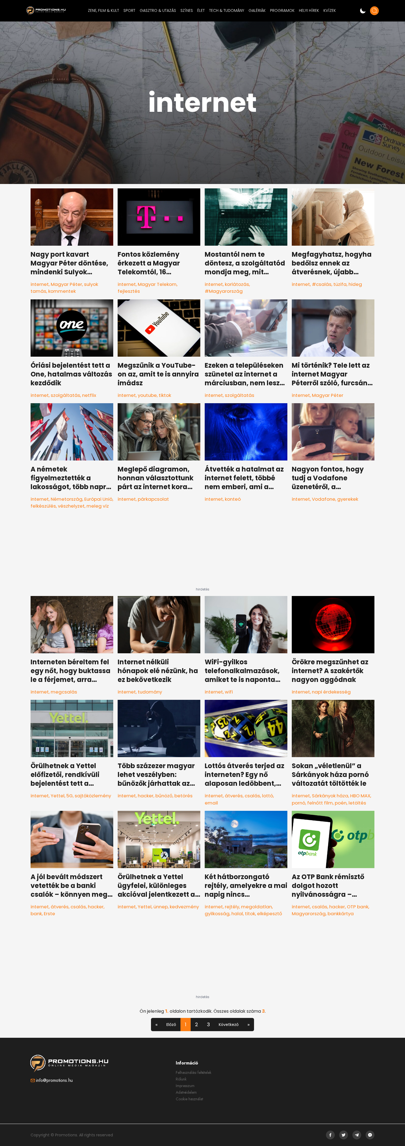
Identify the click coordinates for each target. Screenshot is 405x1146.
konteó (233, 499)
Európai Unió (98, 499)
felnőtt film (320, 803)
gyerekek (347, 499)
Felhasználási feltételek (193, 1072)
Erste (49, 913)
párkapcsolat (153, 499)
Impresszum (185, 1085)
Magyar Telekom (157, 284)
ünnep (160, 906)
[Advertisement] (202, 552)
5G (69, 795)
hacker (145, 795)
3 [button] (208, 1024)
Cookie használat (189, 1099)
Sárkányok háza (330, 795)
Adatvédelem (186, 1092)
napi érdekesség (331, 692)
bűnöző (163, 795)
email (211, 803)
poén (341, 803)
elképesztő (269, 913)
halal (237, 913)
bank (36, 913)
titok (250, 913)
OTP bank (357, 906)
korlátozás (237, 284)
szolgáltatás (65, 395)
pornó (298, 803)
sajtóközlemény (93, 795)
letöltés (357, 803)
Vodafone (323, 499)
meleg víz (98, 506)
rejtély (232, 906)
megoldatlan (256, 906)
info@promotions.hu (54, 1080)
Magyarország (309, 913)
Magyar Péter (66, 284)
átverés (234, 795)
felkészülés (43, 506)
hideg (355, 284)
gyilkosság (217, 913)
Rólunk (181, 1079)
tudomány (150, 692)
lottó (267, 795)
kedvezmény (184, 906)
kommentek (62, 291)
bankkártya (341, 913)
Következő (229, 1024)
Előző (171, 1024)
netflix (89, 395)
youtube (147, 395)
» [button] (248, 1024)
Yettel (57, 795)
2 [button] (196, 1024)
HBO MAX (360, 795)
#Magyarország (224, 291)
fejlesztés (129, 291)
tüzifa (340, 284)
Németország (66, 499)
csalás (252, 795)
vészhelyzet (71, 506)
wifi (229, 692)
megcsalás (64, 692)
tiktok (165, 395)
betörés (183, 795)
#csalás (321, 284)
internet (40, 284)
